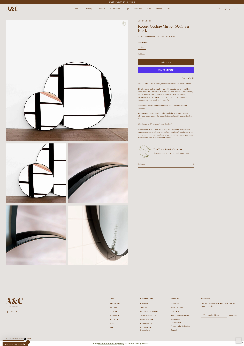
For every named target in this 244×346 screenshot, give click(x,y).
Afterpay (172, 36)
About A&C (175, 303)
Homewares (115, 9)
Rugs (127, 9)
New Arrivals (115, 303)
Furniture (101, 9)
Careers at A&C (146, 323)
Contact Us (144, 303)
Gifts (149, 9)
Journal (174, 330)
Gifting (112, 323)
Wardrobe (138, 9)
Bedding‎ (113, 307)
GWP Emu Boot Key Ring (111, 343)
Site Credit (27, 339)
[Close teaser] (24, 339)
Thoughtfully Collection (180, 326)
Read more (184, 153)
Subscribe (233, 315)
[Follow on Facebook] (7, 312)
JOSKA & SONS (144, 21)
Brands (159, 9)
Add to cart (166, 62)
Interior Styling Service (180, 315)
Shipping (144, 307)
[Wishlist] (225, 8)
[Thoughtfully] (124, 23)
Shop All (77, 9)
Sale (168, 9)
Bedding (89, 9)
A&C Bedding (176, 311)
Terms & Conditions (148, 315)
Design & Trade (146, 319)
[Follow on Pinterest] (16, 312)
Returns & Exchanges (149, 311)
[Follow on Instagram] (12, 312)
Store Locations (177, 307)
